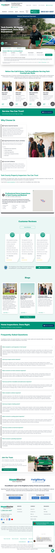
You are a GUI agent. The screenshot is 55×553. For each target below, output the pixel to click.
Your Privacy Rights (32, 541)
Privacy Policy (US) (23, 538)
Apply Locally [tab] (28, 5)
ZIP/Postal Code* (40, 52)
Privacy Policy (46, 59)
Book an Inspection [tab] (35, 11)
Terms (41, 59)
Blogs (45, 509)
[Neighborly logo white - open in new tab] (3, 0)
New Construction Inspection (33, 93)
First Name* (5, 52)
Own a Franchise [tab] (41, 5)
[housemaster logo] (7, 507)
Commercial (19, 511)
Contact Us (33, 511)
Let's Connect (48, 54)
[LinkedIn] (9, 519)
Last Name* (13, 52)
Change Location (15, 7)
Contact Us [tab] (35, 5)
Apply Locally (33, 519)
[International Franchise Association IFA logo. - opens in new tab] (3, 522)
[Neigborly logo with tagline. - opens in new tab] (38, 480)
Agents (20, 48)
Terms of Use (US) (7, 538)
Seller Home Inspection (18, 93)
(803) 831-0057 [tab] (47, 12)
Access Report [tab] (50, 5)
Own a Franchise (34, 516)
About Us (32, 509)
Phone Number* (31, 52)
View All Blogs (27, 317)
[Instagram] (7, 519)
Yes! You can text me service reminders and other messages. (14, 57)
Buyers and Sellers (7, 48)
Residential (19, 509)
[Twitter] (4, 519)
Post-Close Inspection (45, 93)
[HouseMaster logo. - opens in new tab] (17, 480)
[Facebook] (2, 519)
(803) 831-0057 (7, 510)
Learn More (3, 104)
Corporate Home (47, 514)
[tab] (4, 11)
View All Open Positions (8, 469)
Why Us (32, 514)
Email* (21, 52)
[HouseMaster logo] (5, 5)
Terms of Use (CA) (15, 538)
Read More (11, 255)
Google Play (45, 497)
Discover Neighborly (14, 497)
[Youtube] (12, 519)
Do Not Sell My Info (22, 541)
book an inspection (11, 182)
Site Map (45, 511)
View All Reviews (27, 227)
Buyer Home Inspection (5, 93)
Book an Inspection (48, 112)
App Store (36, 497)
